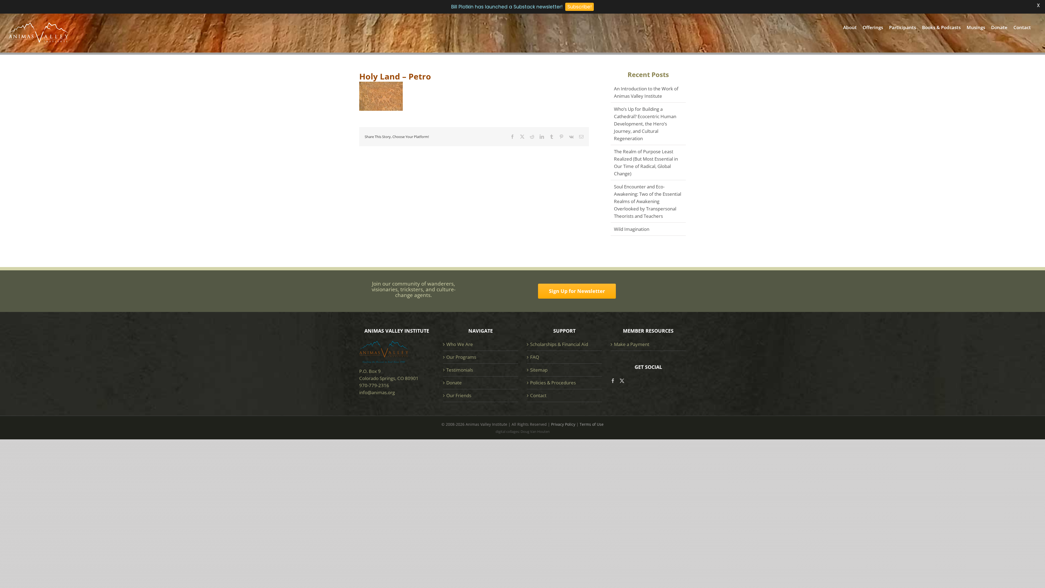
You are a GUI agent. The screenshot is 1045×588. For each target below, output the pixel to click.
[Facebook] (613, 380)
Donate (454, 382)
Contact (538, 395)
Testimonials (459, 370)
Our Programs (461, 357)
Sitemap (539, 370)
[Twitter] (622, 380)
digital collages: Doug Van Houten (523, 431)
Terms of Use (592, 424)
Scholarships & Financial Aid (559, 344)
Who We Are (459, 344)
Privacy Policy (563, 424)
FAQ (534, 357)
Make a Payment (631, 344)
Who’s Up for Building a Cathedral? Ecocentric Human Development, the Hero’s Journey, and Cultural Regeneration (645, 124)
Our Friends (458, 395)
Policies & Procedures (553, 382)
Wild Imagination (631, 229)
